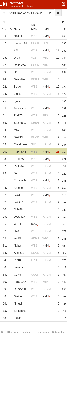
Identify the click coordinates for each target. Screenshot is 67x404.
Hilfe (9, 331)
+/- (10, 29)
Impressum (43, 331)
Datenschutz (59, 331)
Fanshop (26, 331)
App (16, 331)
